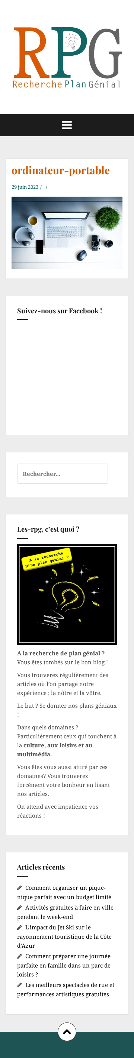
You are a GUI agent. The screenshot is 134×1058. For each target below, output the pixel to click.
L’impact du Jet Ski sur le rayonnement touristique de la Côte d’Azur (64, 936)
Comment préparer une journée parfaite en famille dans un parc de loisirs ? (64, 965)
